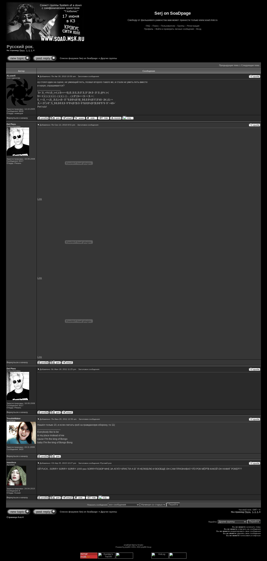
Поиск (155, 26)
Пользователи (168, 26)
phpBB (127, 547)
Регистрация (193, 26)
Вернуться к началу (17, 118)
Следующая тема (250, 65)
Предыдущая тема (228, 65)
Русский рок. (20, 46)
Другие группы (109, 58)
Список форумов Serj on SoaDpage (79, 58)
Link (39, 199)
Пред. (22, 50)
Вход (198, 29)
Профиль (148, 29)
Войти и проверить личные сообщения (175, 29)
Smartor (140, 545)
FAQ (148, 26)
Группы (181, 26)
